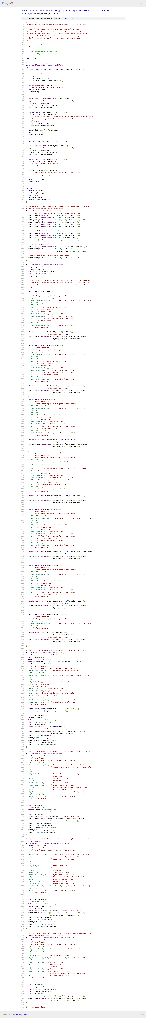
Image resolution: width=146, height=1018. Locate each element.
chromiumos (46, 10)
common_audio (28, 13)
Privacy (18, 1015)
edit (70, 18)
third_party (59, 10)
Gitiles (13, 1015)
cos (22, 10)
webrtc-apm (71, 10)
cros (36, 10)
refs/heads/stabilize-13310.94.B (93, 10)
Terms (24, 1015)
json (142, 1015)
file (64, 18)
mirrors (29, 10)
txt (137, 1015)
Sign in (141, 3)
